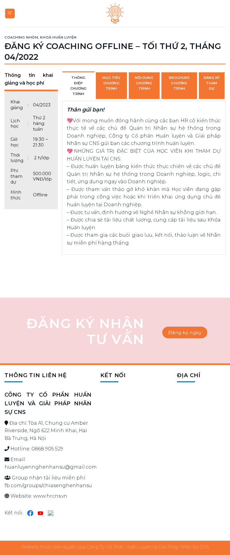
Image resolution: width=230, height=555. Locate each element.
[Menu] (10, 14)
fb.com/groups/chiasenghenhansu (48, 485)
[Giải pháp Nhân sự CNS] (115, 13)
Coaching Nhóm (21, 37)
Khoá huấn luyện (58, 37)
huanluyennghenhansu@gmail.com (50, 467)
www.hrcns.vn (50, 496)
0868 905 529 (47, 449)
